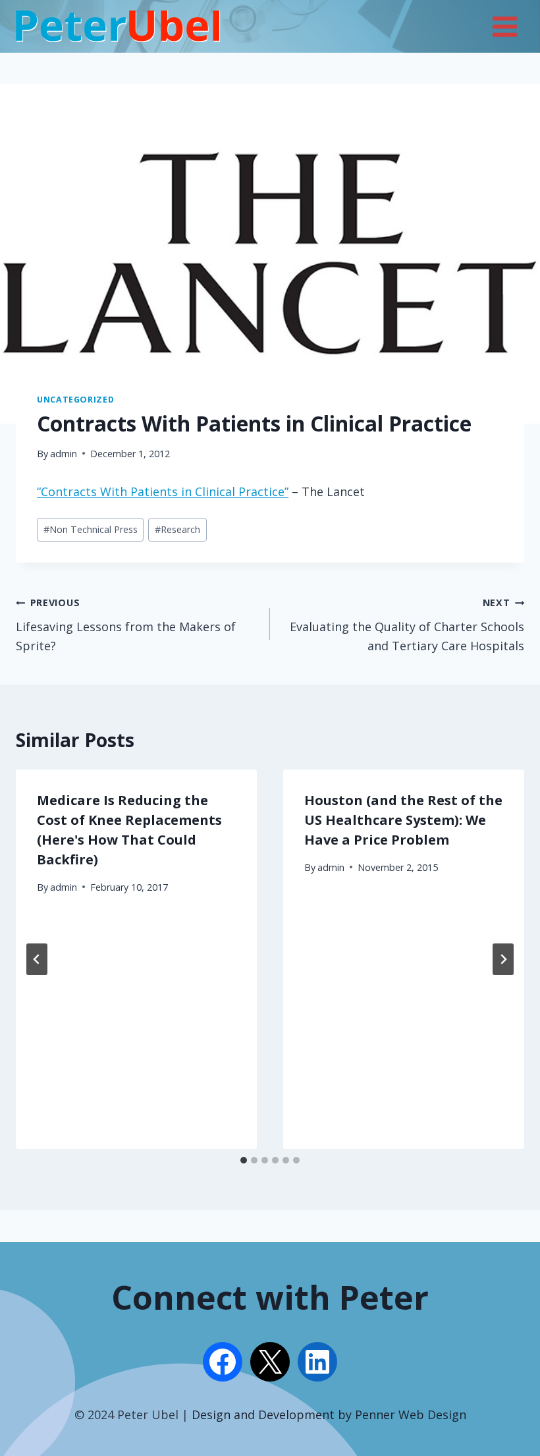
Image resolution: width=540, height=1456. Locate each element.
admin (63, 453)
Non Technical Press (90, 529)
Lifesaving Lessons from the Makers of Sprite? (126, 625)
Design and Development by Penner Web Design (329, 1414)
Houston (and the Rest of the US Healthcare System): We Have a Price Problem (403, 820)
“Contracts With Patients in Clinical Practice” (162, 491)
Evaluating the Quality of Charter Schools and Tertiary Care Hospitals (407, 625)
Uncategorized (75, 399)
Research (177, 529)
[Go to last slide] (36, 959)
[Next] (503, 959)
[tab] (243, 1160)
